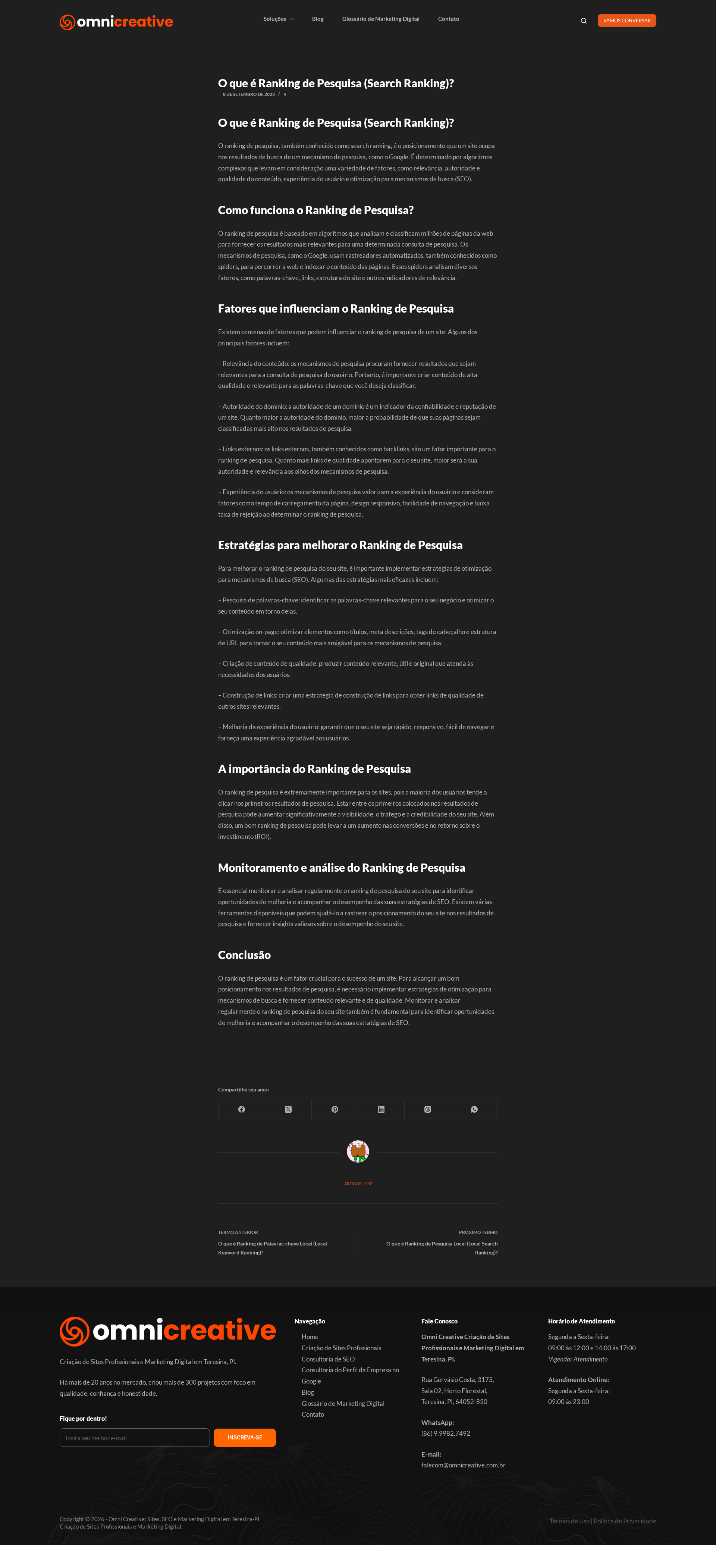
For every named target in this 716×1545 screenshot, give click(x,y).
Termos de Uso (570, 1521)
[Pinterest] (335, 1109)
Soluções (275, 18)
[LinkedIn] (381, 1109)
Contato (448, 18)
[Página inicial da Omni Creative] (116, 22)
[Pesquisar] (584, 20)
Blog (318, 18)
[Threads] (428, 1109)
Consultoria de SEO (328, 1359)
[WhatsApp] (474, 1109)
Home (310, 1337)
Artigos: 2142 (358, 1183)
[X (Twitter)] (288, 1109)
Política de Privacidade (625, 1521)
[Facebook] (242, 1109)
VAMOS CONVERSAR (627, 20)
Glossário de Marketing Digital (381, 18)
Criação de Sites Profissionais (341, 1348)
